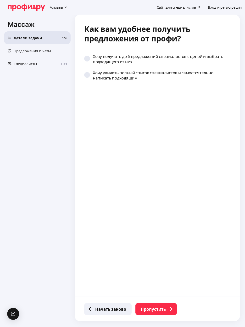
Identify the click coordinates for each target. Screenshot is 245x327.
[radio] (87, 59)
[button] (37, 37)
